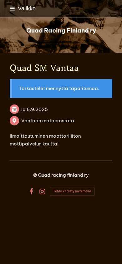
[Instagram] (42, 191)
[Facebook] (31, 191)
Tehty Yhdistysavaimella (72, 191)
